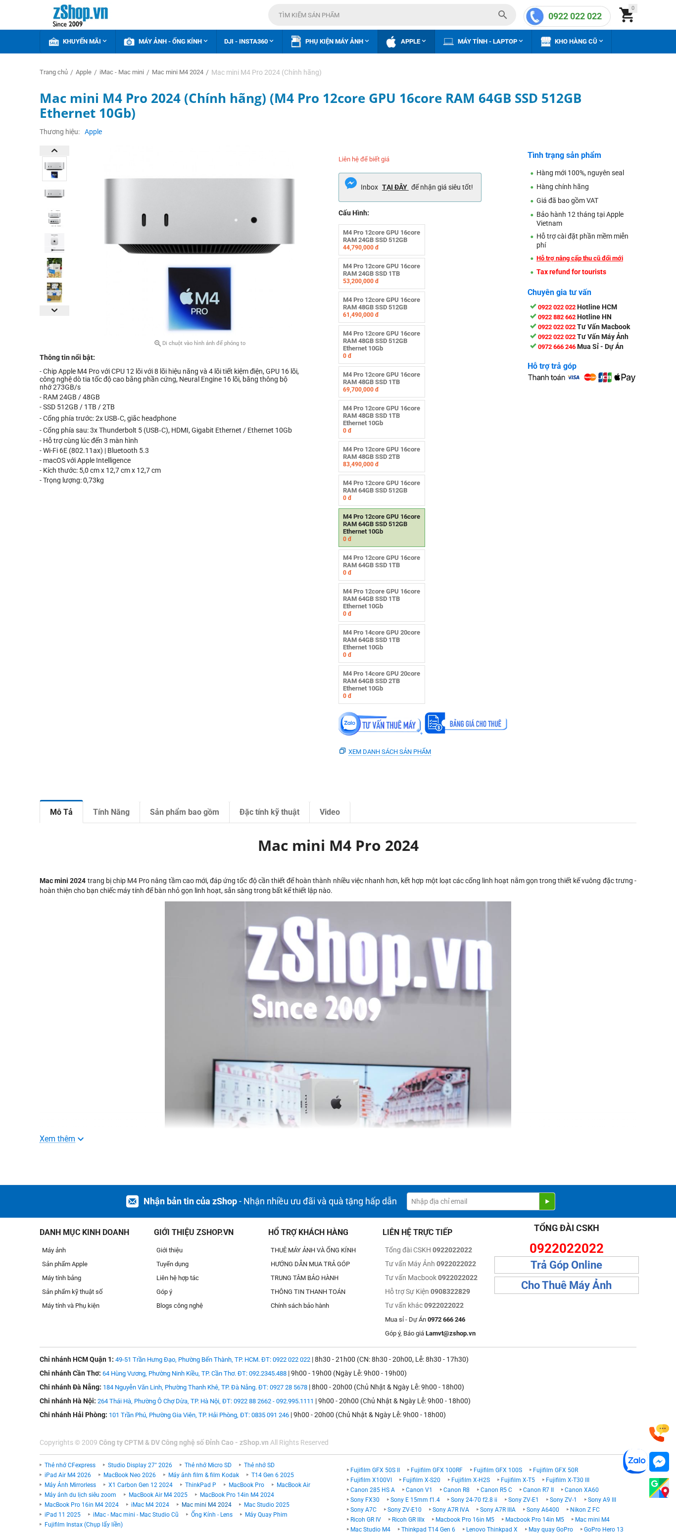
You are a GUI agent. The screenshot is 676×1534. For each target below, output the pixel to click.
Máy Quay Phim (266, 1514)
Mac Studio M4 (370, 1529)
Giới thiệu (169, 1250)
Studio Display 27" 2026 (140, 1465)
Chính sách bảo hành (300, 1305)
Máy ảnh (54, 1250)
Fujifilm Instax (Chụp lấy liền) (84, 1524)
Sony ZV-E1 (523, 1499)
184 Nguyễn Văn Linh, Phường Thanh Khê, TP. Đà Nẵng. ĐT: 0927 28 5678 (205, 1387)
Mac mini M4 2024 (207, 1504)
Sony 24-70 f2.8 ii (474, 1499)
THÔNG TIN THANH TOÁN (308, 1291)
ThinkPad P (200, 1485)
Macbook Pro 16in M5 (464, 1519)
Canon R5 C (496, 1489)
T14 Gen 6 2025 (272, 1475)
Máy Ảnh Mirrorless (70, 1485)
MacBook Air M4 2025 (158, 1494)
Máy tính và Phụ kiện (70, 1305)
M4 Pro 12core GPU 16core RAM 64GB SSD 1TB (381, 565)
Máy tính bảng (61, 1278)
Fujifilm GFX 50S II (375, 1470)
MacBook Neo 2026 (129, 1475)
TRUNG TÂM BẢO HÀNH (304, 1278)
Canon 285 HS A (372, 1489)
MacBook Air (293, 1485)
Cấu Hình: (353, 213)
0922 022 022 (575, 16)
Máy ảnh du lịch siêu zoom (80, 1494)
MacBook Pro (246, 1485)
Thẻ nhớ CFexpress (70, 1465)
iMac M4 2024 (150, 1504)
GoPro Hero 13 (604, 1529)
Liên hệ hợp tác (177, 1278)
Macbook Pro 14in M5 (534, 1519)
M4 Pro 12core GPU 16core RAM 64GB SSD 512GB (381, 490)
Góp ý (164, 1291)
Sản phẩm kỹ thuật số (72, 1291)
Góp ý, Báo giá (430, 1333)
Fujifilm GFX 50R (555, 1470)
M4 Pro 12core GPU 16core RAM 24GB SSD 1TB (381, 273)
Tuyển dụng (172, 1264)
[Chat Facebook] (659, 1462)
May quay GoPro (551, 1529)
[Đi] (547, 1201)
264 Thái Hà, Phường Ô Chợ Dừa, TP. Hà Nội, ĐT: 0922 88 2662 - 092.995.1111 (205, 1401)
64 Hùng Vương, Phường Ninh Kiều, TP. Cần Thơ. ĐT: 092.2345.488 (194, 1373)
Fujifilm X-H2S (470, 1480)
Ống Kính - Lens (212, 1514)
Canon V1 (419, 1489)
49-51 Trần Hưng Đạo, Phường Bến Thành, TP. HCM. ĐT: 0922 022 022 (212, 1359)
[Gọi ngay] (659, 1433)
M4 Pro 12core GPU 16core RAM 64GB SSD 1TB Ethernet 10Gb (381, 602)
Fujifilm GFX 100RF (437, 1470)
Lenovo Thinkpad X (492, 1529)
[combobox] (392, 15)
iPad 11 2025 (63, 1514)
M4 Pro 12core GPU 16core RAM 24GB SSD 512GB (381, 240)
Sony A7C (363, 1509)
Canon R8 (456, 1489)
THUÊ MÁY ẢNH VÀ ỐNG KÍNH (313, 1250)
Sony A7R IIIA (498, 1509)
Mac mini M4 (592, 1519)
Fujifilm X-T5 (518, 1480)
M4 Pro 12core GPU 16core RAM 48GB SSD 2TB (381, 456)
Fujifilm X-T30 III (567, 1480)
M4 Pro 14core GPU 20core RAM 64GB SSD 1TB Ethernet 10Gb (381, 643)
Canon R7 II (538, 1489)
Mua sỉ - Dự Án (425, 1319)
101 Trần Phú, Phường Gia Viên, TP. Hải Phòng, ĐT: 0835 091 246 (199, 1415)
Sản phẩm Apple (65, 1264)
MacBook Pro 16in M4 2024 (82, 1504)
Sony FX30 (365, 1499)
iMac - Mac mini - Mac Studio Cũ (136, 1514)
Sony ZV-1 (563, 1499)
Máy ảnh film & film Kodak (203, 1475)
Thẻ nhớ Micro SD (208, 1465)
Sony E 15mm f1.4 (415, 1499)
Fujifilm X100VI (371, 1480)
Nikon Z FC (585, 1509)
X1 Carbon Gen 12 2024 (140, 1485)
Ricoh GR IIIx (408, 1519)
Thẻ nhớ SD (259, 1465)
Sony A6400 (543, 1509)
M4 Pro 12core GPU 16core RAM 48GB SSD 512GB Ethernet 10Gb (381, 344)
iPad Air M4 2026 (68, 1475)
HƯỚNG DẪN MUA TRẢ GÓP (310, 1264)
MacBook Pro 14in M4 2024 (237, 1494)
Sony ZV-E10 (404, 1509)
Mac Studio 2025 (267, 1504)
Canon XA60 (582, 1489)
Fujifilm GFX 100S (498, 1470)
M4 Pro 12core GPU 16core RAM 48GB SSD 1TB (381, 382)
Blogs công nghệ (179, 1305)
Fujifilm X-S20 (421, 1480)
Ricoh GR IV (365, 1519)
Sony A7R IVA (451, 1509)
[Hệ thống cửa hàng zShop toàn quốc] (659, 1488)
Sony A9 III (602, 1499)
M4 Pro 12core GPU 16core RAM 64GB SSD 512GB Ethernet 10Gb (381, 528)
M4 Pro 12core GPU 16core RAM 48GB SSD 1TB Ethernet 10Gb (381, 419)
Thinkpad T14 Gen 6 (428, 1529)
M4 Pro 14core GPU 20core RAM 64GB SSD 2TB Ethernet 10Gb (381, 684)
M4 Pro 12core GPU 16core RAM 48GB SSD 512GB (381, 307)
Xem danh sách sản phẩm (389, 751)
